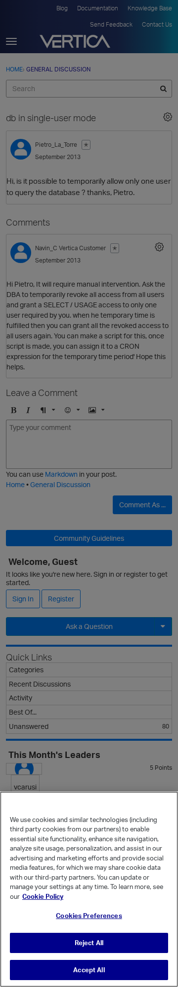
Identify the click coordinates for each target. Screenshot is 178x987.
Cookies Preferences (89, 916)
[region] (89, 889)
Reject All (89, 943)
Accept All (88, 970)
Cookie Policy (42, 896)
